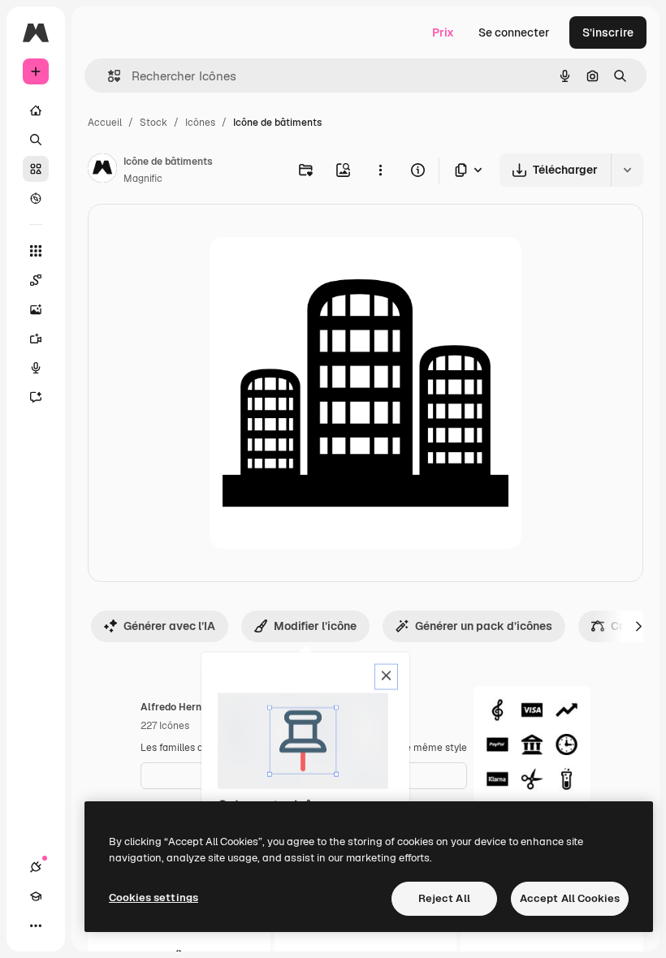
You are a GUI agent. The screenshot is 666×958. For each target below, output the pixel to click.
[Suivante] (638, 626)
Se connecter (514, 32)
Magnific (142, 178)
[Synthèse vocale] (36, 368)
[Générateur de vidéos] (36, 339)
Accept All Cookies (570, 898)
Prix (443, 32)
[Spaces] (36, 280)
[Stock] (36, 169)
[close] (386, 677)
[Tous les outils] (36, 251)
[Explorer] (36, 198)
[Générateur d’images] (36, 309)
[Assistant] (36, 397)
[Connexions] (36, 867)
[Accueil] (36, 110)
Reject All (444, 898)
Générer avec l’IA (169, 626)
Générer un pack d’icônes (483, 626)
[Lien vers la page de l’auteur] (102, 170)
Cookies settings (153, 897)
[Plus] (36, 926)
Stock (153, 122)
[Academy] (36, 896)
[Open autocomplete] (107, 76)
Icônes (200, 122)
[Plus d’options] (380, 169)
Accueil (105, 122)
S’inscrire (608, 32)
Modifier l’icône (315, 626)
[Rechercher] (36, 140)
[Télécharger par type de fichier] (469, 170)
